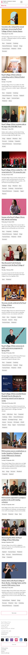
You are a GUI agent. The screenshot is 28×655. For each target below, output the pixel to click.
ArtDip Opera (10, 414)
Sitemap (2, 651)
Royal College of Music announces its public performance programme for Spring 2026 (13, 348)
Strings (20, 46)
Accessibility (3, 649)
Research (4, 193)
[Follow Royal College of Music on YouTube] (16, 640)
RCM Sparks (16, 422)
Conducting (15, 43)
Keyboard (16, 46)
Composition (8, 43)
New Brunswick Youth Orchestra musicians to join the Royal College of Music (13, 265)
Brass (3, 43)
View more (14, 613)
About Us (3, 5)
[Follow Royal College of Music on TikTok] (25, 640)
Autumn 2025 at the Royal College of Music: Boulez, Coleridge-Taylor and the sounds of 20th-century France (14, 583)
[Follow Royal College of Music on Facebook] (7, 640)
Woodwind (13, 48)
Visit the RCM (4, 634)
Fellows (10, 417)
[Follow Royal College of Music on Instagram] (11, 640)
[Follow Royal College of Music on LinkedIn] (21, 640)
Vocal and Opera (6, 48)
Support (8, 98)
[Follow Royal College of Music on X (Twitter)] (2, 640)
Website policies (4, 648)
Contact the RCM (4, 632)
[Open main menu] (21, 2)
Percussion (4, 51)
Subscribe (14, 644)
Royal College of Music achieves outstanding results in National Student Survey (13, 77)
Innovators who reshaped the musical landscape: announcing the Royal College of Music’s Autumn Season (13, 29)
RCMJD (19, 48)
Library (10, 100)
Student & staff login (5, 652)
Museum (4, 422)
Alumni (3, 317)
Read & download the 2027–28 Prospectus (10, 636)
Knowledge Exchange (12, 419)
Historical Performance (7, 46)
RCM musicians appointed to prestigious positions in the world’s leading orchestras (14, 500)
